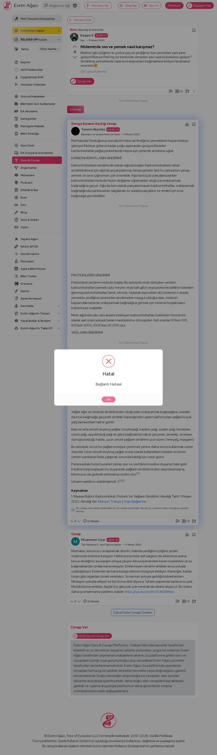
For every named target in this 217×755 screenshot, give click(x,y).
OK (108, 399)
